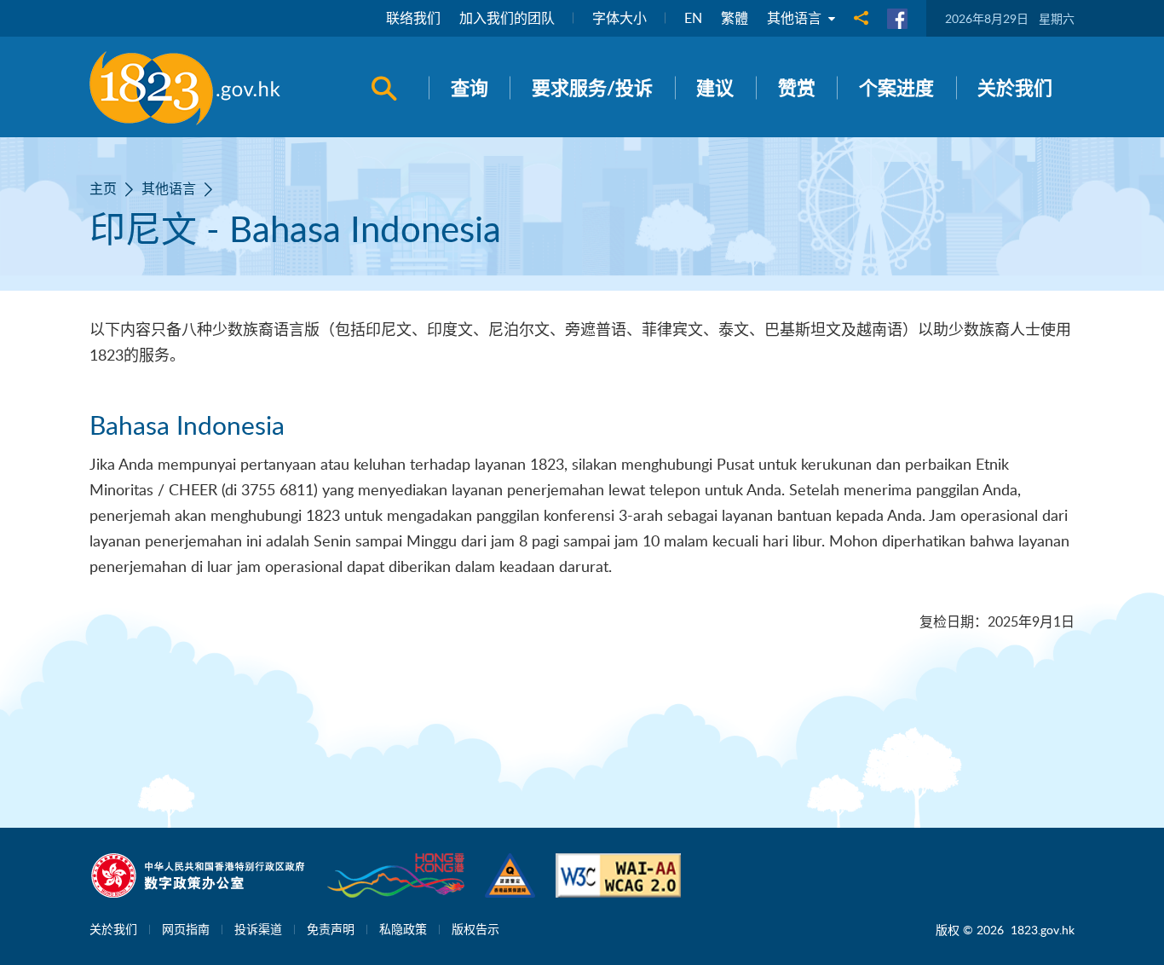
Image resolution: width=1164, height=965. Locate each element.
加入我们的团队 (507, 18)
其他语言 (796, 18)
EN (693, 18)
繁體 (734, 18)
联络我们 (413, 18)
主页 (103, 188)
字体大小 (619, 18)
